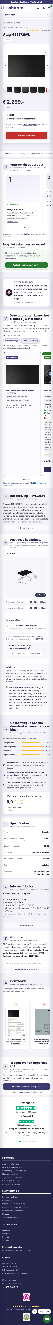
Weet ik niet (35, 653)
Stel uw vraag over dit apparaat (26, 1086)
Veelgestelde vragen (10, 1217)
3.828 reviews (31, 1112)
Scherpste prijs (11, 341)
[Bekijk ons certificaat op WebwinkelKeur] (26, 1297)
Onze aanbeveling (30, 341)
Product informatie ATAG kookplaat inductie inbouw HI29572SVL (16, 1042)
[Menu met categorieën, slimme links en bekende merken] (38, 8)
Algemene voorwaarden (12, 1177)
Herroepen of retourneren (12, 1210)
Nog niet (21, 653)
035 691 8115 (37, 639)
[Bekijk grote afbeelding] (44, 52)
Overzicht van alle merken (12, 1167)
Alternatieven (10, 154)
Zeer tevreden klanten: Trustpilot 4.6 (26, 2)
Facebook (6, 1230)
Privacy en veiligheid (10, 1181)
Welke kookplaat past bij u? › (26, 265)
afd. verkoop (10, 1280)
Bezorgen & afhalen (10, 1197)
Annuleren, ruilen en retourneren (15, 1207)
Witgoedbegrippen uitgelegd (14, 1171)
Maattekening (37, 154)
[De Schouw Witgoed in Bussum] (12, 8)
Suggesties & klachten (11, 1184)
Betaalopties (7, 1200)
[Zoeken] (48, 14)
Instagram (6, 1233)
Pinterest (5, 1237)
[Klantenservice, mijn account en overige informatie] (43, 8)
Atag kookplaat (30, 124)
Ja (12, 653)
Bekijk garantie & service (25, 969)
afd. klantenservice (13, 1283)
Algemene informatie (10, 1164)
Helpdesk (6, 1214)
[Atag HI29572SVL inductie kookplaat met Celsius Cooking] (9, 90)
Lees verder (25, 528)
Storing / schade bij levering (13, 1204)
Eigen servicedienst (10, 1174)
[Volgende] (47, 196)
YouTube (5, 1240)
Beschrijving (23, 154)
